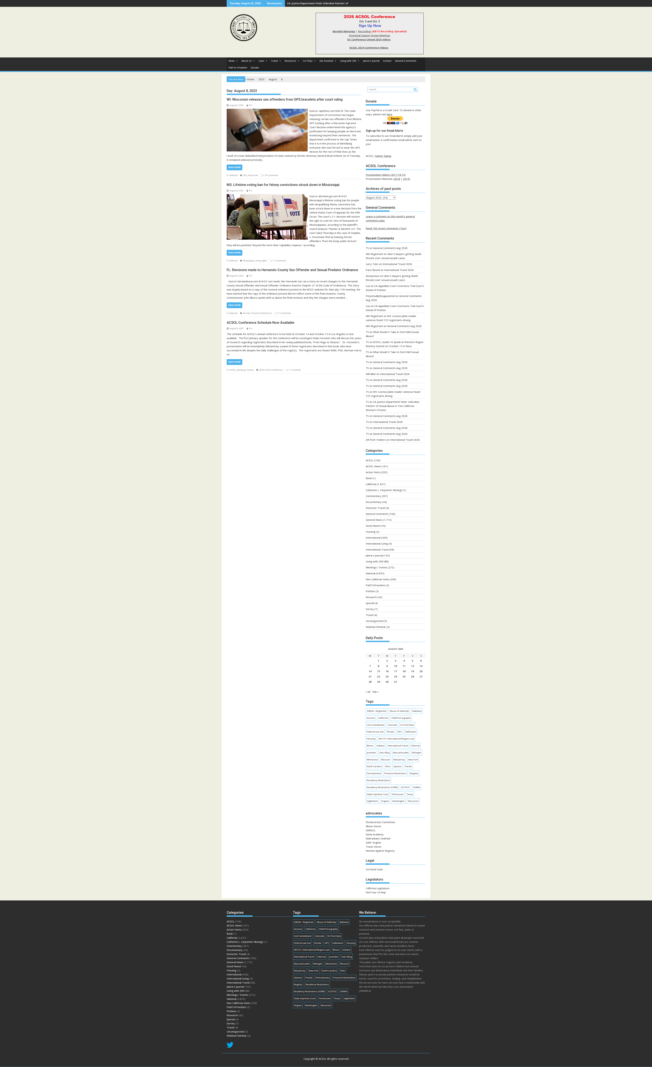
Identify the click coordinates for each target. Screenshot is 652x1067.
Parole (408, 766)
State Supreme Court (377, 794)
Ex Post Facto (407, 724)
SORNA (416, 787)
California (371, 484)
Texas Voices (373, 846)
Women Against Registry (380, 850)
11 (404, 666)
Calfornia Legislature (378, 888)
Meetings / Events (245, 369)
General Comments (405, 60)
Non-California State (377, 579)
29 (378, 681)
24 (395, 676)
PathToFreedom (375, 585)
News (231, 60)
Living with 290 (348, 60)
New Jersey (399, 759)
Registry (414, 773)
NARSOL (371, 830)
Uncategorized (374, 621)
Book (369, 478)
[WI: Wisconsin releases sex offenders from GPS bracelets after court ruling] (267, 111)
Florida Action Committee (380, 822)
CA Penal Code (374, 869)
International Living (377, 543)
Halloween (410, 731)
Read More (234, 167)
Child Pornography (401, 717)
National (233, 175)
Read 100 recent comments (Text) (386, 228)
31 (395, 681)
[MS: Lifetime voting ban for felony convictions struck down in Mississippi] (267, 196)
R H (250, 105)
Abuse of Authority (399, 710)
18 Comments (271, 175)
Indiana (380, 745)
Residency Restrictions (378, 780)
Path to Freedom (237, 67)
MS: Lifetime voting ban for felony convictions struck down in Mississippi (283, 185)
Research (371, 597)
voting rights (261, 260)
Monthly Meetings (344, 31)
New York (413, 759)
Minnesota (372, 759)
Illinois (370, 745)
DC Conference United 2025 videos (369, 39)
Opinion (397, 766)
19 (412, 671)
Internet (415, 745)
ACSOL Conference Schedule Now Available (260, 323)
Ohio (387, 766)
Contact (387, 60)
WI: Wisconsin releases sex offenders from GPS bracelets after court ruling (285, 99)
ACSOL (232, 369)
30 (387, 681)
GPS (245, 175)
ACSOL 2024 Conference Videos (368, 47)
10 (395, 666)
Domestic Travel (375, 508)
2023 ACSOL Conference (271, 369)
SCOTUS (405, 787)
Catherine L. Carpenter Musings (384, 490)
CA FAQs (308, 60)
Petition (370, 591)
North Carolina (374, 766)
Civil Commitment (375, 724)
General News (374, 519)
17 (395, 671)
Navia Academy (375, 834)
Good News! (373, 525)
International (373, 537)
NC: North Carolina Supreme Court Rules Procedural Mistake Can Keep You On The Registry (341, 3)
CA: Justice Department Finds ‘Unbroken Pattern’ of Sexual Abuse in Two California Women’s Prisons (392, 406)
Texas (410, 794)
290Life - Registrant (376, 710)
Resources (290, 60)
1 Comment (295, 369)
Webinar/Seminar (376, 627)
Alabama (416, 710)
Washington (398, 801)
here (389, 114)
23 (387, 676)
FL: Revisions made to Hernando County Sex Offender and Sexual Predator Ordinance (292, 270)
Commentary (373, 496)
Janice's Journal (371, 60)
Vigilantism (372, 801)
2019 (406, 178)
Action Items (373, 472)
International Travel (377, 549)
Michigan (416, 752)
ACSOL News (373, 466)
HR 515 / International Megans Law (396, 738)
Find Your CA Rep (376, 892)
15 (378, 671)
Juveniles (371, 752)
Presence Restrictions (261, 313)
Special (370, 603)
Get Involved (326, 60)
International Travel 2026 (397, 264)
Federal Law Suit (375, 731)
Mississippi (248, 260)
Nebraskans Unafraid (378, 838)
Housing (370, 531)
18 (404, 671)
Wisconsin (253, 175)
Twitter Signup (382, 156)
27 (421, 676)
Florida (246, 313)
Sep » (375, 691)
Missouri (385, 759)
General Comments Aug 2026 (390, 248)
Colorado (392, 724)
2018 (397, 178)
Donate (255, 67)
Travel (274, 60)
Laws (261, 60)
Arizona (371, 717)
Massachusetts (401, 752)
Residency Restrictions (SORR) (382, 787)
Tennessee (397, 794)
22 (378, 676)
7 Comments (280, 260)
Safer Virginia (373, 842)
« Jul (368, 691)
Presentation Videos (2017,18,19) (386, 174)
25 (404, 676)
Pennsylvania (374, 773)
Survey (370, 609)
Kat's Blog (384, 752)
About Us (246, 60)
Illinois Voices (373, 826)
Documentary (374, 502)
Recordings (364, 31)
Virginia (385, 801)
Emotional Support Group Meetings (369, 35)
